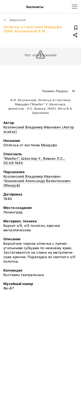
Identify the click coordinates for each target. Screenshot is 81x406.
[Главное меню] (75, 6)
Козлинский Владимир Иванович (32, 176)
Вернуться (17, 20)
